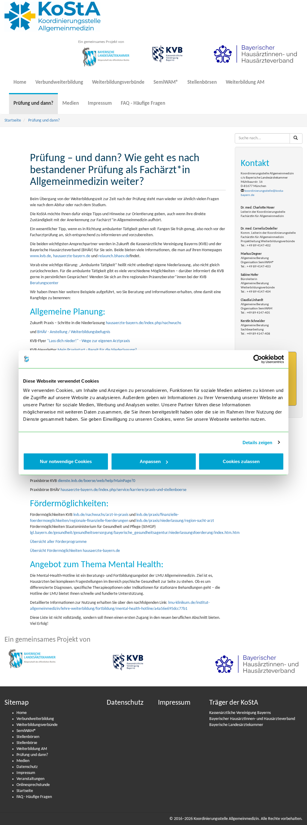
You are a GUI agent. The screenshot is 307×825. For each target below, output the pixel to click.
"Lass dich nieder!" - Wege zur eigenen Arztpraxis (88, 341)
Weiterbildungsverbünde (118, 82)
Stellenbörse (26, 743)
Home (19, 82)
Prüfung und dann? (33, 103)
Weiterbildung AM (245, 82)
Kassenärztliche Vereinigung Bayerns (240, 713)
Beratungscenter (44, 283)
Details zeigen (257, 442)
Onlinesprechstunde (33, 785)
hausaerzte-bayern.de (71, 256)
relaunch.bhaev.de (114, 256)
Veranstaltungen (30, 779)
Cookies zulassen (241, 461)
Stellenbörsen (202, 82)
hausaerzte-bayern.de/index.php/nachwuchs (143, 323)
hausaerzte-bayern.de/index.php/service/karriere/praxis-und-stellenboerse (123, 490)
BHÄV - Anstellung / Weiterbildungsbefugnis (73, 332)
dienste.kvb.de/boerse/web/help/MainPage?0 (96, 481)
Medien (70, 103)
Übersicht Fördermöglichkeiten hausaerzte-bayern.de (75, 551)
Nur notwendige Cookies (66, 461)
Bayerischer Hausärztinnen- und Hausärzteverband (252, 719)
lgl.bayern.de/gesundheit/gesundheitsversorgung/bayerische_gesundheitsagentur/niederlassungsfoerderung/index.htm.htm (135, 533)
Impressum (100, 103)
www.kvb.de (40, 256)
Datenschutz (27, 767)
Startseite (12, 120)
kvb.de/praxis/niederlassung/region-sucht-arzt (175, 521)
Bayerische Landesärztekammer (236, 725)
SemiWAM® (166, 82)
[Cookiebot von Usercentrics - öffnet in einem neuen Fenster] (257, 358)
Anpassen (150, 461)
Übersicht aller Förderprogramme (58, 542)
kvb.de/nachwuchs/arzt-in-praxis (100, 515)
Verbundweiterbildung (59, 82)
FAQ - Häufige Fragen (143, 103)
